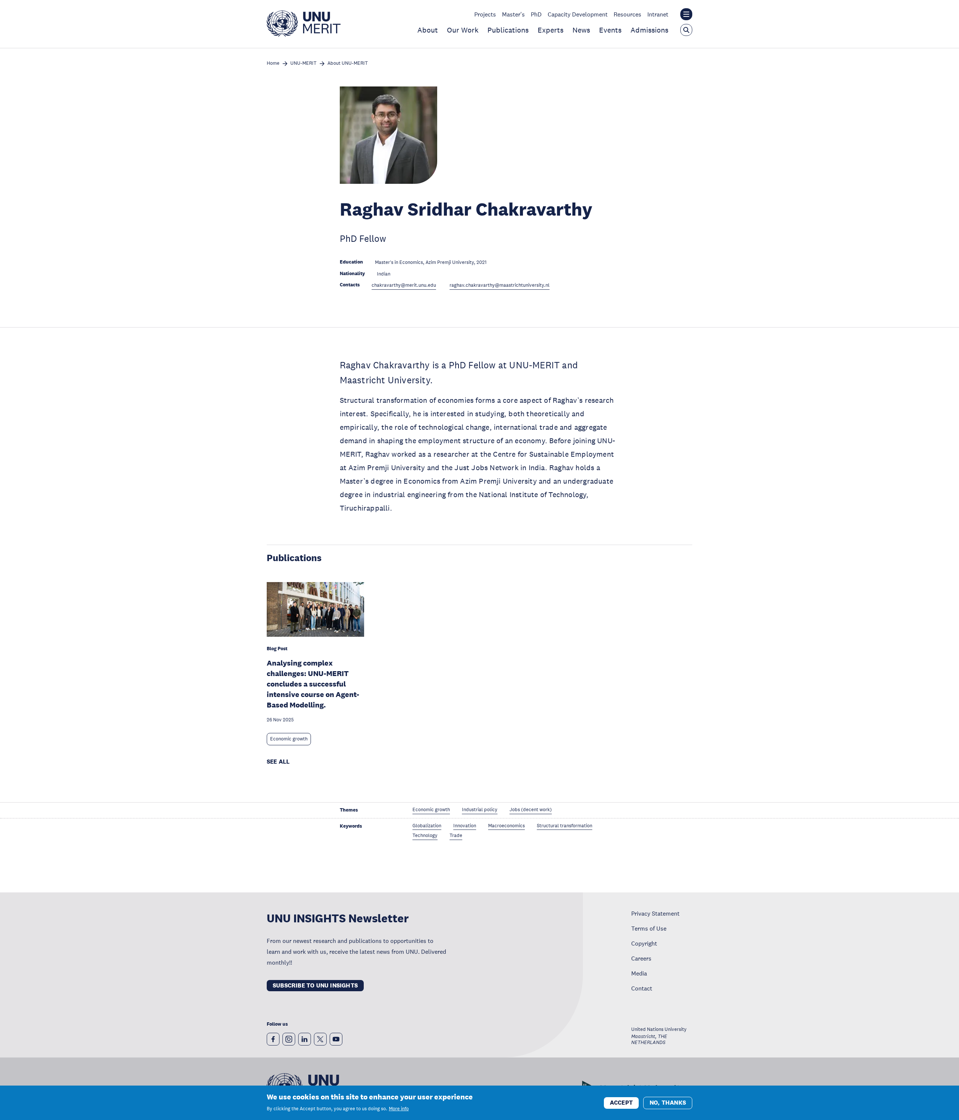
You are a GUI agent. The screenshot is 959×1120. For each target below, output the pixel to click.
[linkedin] (304, 1039)
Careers (641, 958)
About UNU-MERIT (347, 63)
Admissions (649, 29)
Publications (508, 29)
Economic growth (289, 739)
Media (639, 973)
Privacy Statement (655, 913)
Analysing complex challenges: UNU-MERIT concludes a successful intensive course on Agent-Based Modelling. (313, 683)
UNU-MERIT (303, 63)
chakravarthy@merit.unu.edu (404, 285)
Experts (550, 29)
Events (610, 29)
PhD (536, 14)
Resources (627, 14)
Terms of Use (648, 928)
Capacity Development (578, 14)
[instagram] (288, 1039)
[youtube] (336, 1039)
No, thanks (668, 1102)
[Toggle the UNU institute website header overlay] (686, 14)
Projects (485, 14)
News (581, 29)
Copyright (644, 943)
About (427, 29)
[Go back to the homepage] (304, 34)
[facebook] (273, 1039)
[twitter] (320, 1039)
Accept (621, 1102)
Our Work (462, 29)
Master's (513, 14)
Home (273, 63)
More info (399, 1109)
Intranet (657, 14)
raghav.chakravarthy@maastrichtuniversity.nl (500, 285)
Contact (641, 988)
